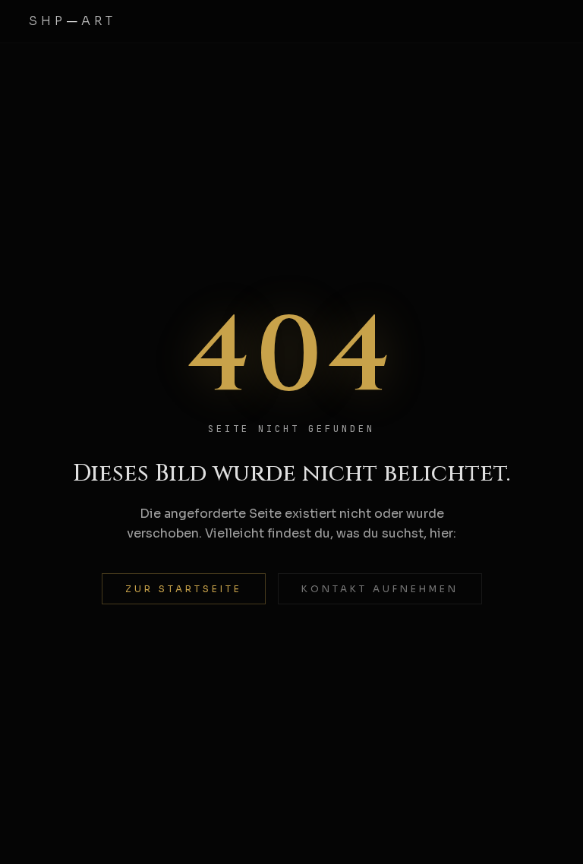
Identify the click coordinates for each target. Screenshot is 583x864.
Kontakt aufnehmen (380, 588)
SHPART (72, 21)
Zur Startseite (183, 588)
